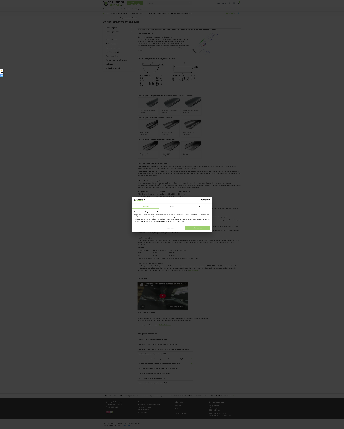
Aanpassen (170, 228)
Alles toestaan (197, 228)
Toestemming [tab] (145, 206)
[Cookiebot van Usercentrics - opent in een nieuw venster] (202, 200)
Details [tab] (172, 206)
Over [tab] (198, 206)
